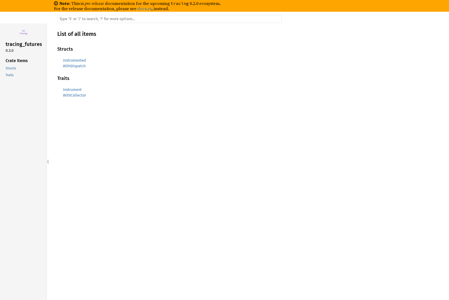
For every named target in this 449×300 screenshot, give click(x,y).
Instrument (72, 89)
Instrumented (74, 60)
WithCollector (74, 95)
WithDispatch (74, 66)
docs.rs (145, 8)
